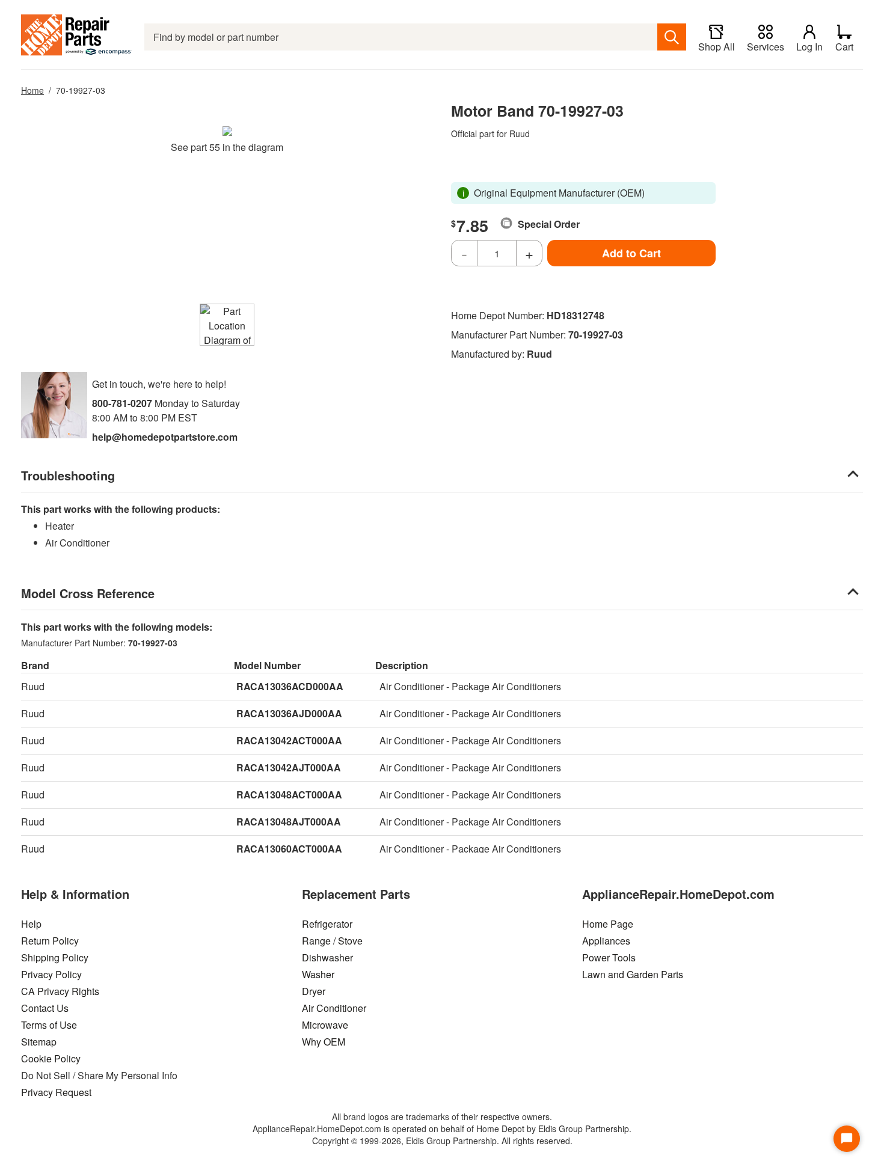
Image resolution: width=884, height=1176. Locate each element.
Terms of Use (49, 1025)
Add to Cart (631, 253)
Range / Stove (332, 941)
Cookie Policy (51, 1058)
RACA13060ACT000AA (289, 849)
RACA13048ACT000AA (289, 794)
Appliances (606, 941)
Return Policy (50, 941)
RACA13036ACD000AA (289, 686)
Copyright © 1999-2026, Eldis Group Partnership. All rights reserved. (442, 1141)
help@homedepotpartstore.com (165, 437)
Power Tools (609, 957)
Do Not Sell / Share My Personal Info (99, 1075)
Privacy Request (56, 1092)
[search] (671, 37)
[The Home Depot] (76, 37)
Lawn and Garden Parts (632, 974)
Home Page (607, 924)
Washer (318, 974)
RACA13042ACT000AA (289, 740)
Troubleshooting (68, 475)
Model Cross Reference (88, 593)
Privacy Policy (51, 974)
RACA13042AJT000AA (288, 767)
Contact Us (45, 1008)
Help (31, 924)
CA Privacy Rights (60, 991)
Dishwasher (327, 957)
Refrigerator (327, 924)
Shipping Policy (54, 957)
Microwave (325, 1025)
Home (32, 90)
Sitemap (39, 1042)
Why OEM (323, 1042)
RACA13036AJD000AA (289, 713)
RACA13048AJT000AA (288, 821)
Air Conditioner (334, 1008)
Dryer (313, 991)
